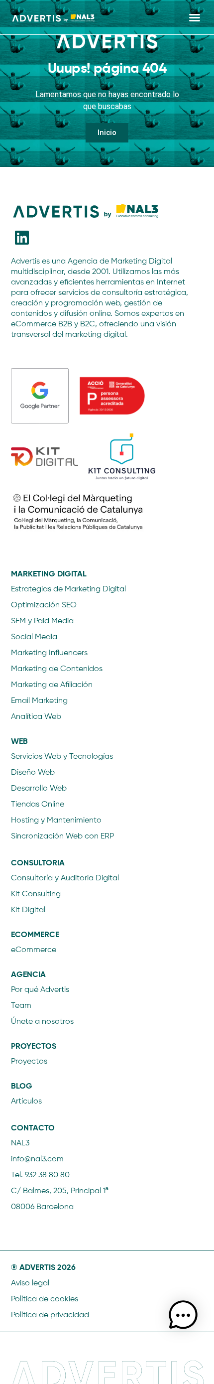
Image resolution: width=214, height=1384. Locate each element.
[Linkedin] (22, 237)
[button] (195, 17)
